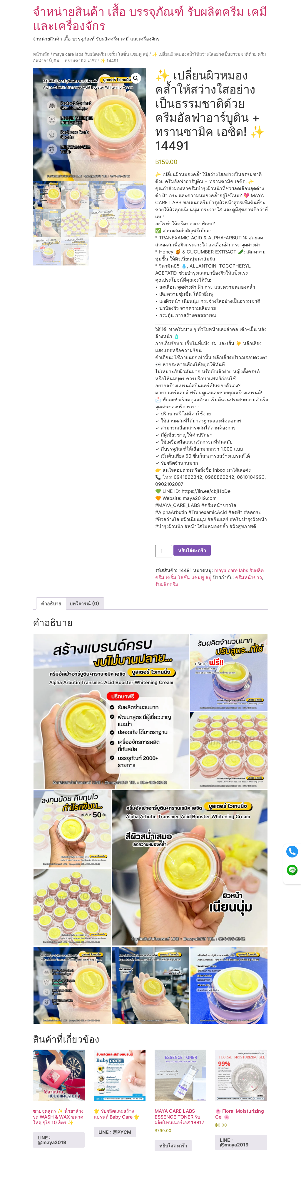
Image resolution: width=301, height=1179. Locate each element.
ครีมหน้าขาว (248, 577)
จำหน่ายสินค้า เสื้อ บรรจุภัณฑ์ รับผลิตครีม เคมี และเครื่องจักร (150, 18)
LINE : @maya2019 (52, 1140)
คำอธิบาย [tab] (51, 603)
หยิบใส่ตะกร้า (192, 550)
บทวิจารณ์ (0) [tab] (84, 603)
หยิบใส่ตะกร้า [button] (173, 1145)
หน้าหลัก (41, 54)
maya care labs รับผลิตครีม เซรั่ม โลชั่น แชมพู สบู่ (100, 54)
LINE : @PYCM (114, 1132)
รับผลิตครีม (166, 584)
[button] (136, 78)
